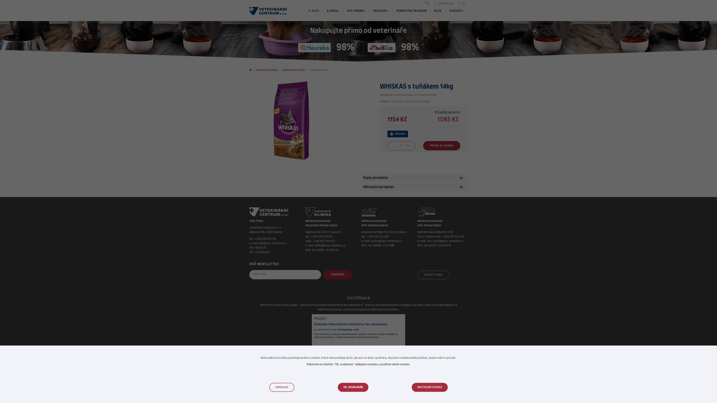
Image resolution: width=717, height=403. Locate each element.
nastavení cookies (429, 387)
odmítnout (281, 387)
